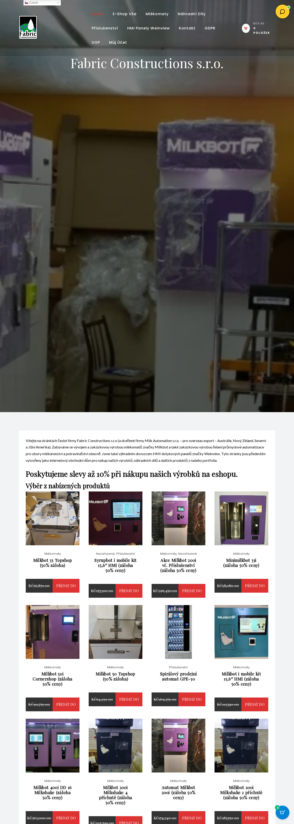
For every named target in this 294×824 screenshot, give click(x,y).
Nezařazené (105, 553)
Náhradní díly (192, 14)
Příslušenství (105, 28)
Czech (33, 2)
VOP (96, 42)
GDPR (210, 28)
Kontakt (187, 28)
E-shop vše (124, 14)
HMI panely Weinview (148, 28)
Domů (98, 14)
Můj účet (118, 42)
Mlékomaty (157, 14)
